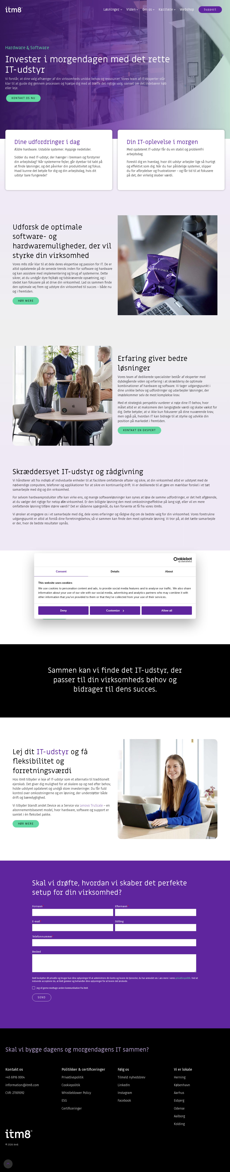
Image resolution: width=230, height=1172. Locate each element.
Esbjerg (179, 1101)
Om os (147, 10)
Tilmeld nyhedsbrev (131, 1077)
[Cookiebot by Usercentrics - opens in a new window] (176, 560)
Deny (63, 610)
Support (210, 9)
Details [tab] (115, 571)
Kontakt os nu (23, 98)
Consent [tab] (61, 571)
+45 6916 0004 (15, 1077)
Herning (179, 1077)
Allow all (166, 610)
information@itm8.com (22, 1085)
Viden (131, 10)
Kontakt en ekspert (139, 430)
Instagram (125, 1093)
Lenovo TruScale (91, 805)
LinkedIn (124, 1085)
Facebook (124, 1101)
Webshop (187, 10)
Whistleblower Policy (76, 1093)
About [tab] (169, 571)
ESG (64, 1101)
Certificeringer (72, 1108)
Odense (179, 1108)
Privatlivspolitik (73, 1077)
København (182, 1085)
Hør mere (26, 301)
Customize (113, 610)
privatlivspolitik (183, 978)
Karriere (166, 10)
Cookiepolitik (71, 1085)
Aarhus (179, 1093)
